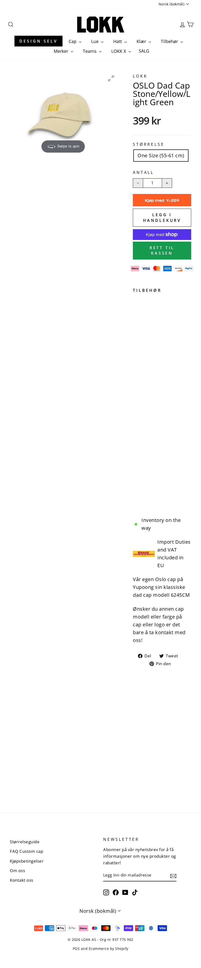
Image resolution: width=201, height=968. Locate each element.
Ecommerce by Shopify (108, 948)
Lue (95, 41)
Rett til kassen (162, 250)
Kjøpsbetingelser (27, 861)
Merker (61, 51)
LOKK (140, 76)
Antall (143, 172)
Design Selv (38, 41)
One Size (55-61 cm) (161, 155)
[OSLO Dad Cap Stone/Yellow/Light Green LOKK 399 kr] (138, 401)
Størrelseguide (24, 841)
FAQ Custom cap (26, 851)
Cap (73, 41)
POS (76, 948)
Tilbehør (170, 41)
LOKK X (119, 51)
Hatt (118, 41)
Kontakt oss (21, 880)
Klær (142, 41)
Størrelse (148, 144)
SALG (144, 51)
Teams (90, 51)
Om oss (17, 870)
